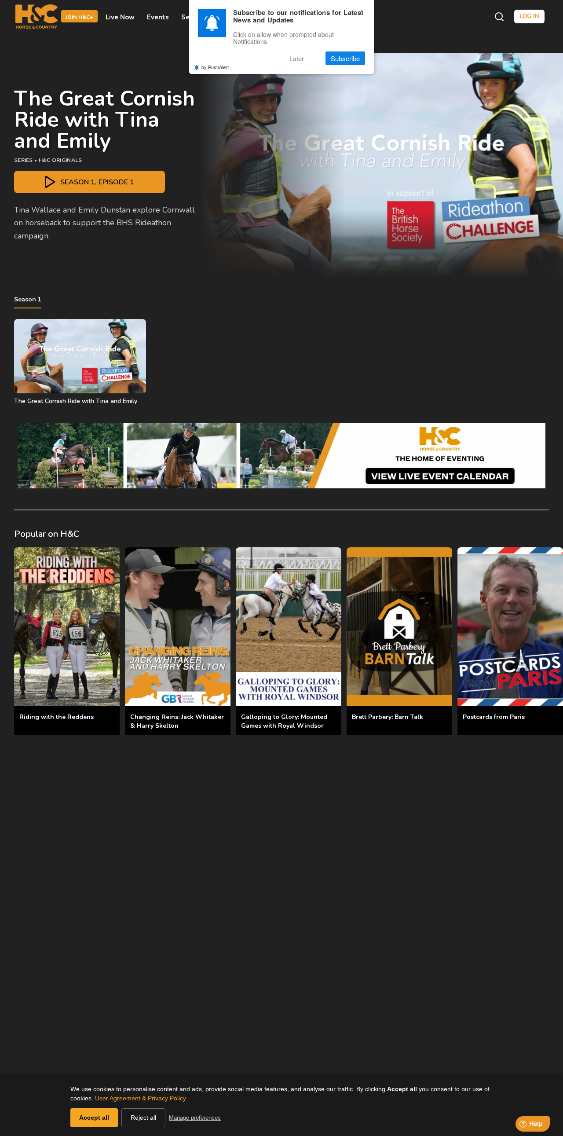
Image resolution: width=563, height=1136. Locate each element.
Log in (529, 16)
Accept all (94, 1117)
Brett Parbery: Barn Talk (387, 717)
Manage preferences (195, 1117)
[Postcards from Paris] (510, 626)
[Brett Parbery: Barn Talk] (399, 626)
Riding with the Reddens (56, 717)
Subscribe (345, 58)
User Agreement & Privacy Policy (140, 1098)
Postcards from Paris (494, 717)
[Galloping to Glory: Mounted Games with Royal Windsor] (288, 626)
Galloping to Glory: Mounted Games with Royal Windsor (284, 721)
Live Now (120, 16)
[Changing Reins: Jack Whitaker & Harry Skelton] (177, 626)
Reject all (143, 1117)
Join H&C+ (79, 17)
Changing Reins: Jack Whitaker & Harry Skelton (177, 721)
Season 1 (27, 299)
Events (158, 16)
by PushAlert (215, 66)
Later (296, 58)
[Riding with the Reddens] (67, 626)
